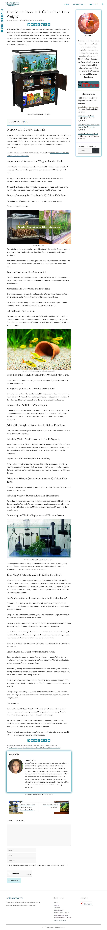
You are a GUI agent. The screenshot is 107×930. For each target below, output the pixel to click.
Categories (78, 4)
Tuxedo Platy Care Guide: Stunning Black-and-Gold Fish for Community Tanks (88, 109)
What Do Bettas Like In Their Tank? (50, 806)
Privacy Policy (58, 910)
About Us (88, 35)
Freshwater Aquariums (61, 912)
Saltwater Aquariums (61, 915)
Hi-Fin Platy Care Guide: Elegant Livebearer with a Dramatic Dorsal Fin (88, 100)
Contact (56, 905)
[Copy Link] (45, 24)
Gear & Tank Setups (25, 746)
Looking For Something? (87, 146)
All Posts (93, 4)
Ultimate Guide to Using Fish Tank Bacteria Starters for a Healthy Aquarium (27, 807)
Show (25, 122)
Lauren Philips (30, 760)
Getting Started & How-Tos (48, 746)
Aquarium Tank (14, 746)
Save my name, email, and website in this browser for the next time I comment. (38, 865)
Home (56, 902)
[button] (102, 4)
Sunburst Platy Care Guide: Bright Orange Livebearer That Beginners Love (88, 119)
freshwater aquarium (15, 748)
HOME (66, 4)
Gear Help (36, 746)
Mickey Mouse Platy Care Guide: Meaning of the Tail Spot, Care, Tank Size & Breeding (88, 137)
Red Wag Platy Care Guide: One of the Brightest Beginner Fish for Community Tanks (88, 128)
